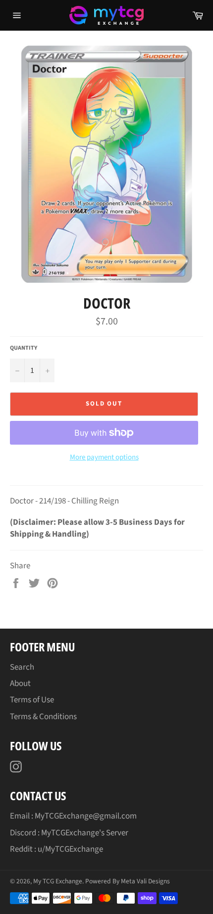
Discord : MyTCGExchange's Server (69, 833)
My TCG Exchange (57, 881)
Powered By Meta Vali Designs (127, 881)
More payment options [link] (104, 457)
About (20, 683)
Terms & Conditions (43, 717)
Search (22, 667)
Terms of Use (32, 700)
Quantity (23, 348)
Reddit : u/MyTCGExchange (56, 849)
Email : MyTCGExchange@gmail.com (73, 816)
